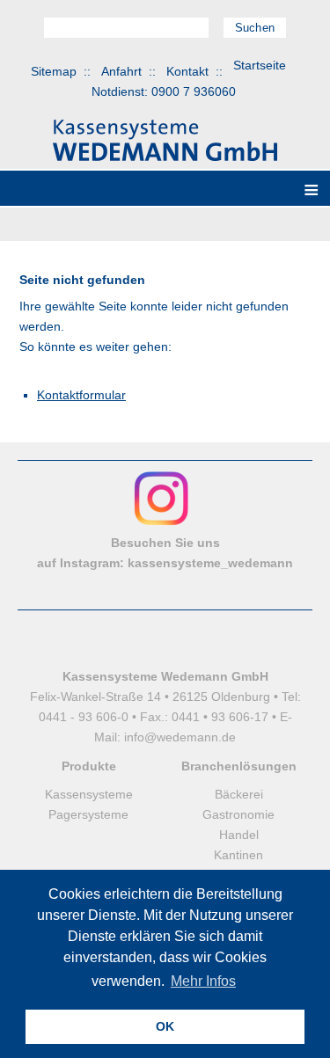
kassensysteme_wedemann (210, 563)
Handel (239, 835)
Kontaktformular (81, 395)
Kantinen (238, 855)
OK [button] (165, 1026)
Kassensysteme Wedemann (165, 141)
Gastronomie (238, 814)
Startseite (259, 65)
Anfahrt (121, 71)
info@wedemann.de (180, 737)
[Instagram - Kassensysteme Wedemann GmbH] (161, 522)
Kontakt (187, 71)
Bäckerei (239, 794)
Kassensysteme (89, 794)
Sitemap (54, 71)
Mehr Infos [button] (203, 981)
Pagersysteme (88, 814)
